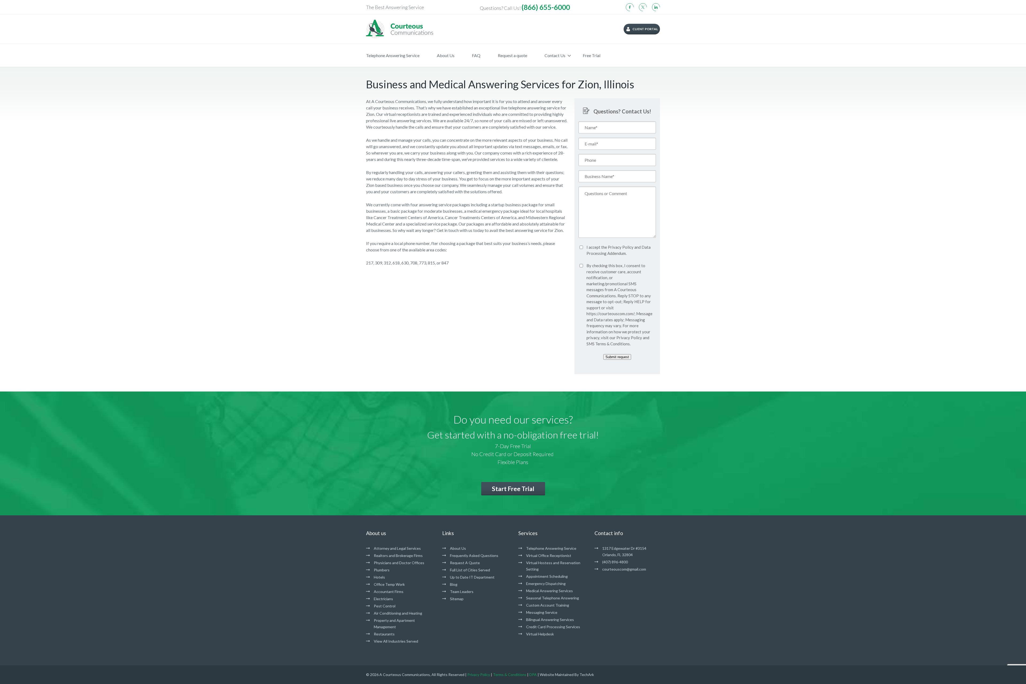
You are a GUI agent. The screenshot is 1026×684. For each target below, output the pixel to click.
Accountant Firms (388, 591)
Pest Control (384, 606)
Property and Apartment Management (394, 623)
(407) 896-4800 (615, 562)
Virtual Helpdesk (540, 634)
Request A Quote (465, 562)
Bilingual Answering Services (550, 619)
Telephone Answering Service (392, 55)
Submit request (617, 357)
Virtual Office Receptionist (548, 555)
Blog (453, 584)
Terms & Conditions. (613, 343)
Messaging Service (541, 612)
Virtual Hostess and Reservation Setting (553, 565)
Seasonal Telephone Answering (552, 598)
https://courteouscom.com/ (610, 313)
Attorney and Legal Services (397, 548)
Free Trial (591, 55)
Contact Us (555, 55)
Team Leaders (461, 591)
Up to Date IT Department (472, 577)
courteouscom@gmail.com (624, 569)
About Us (445, 55)
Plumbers (382, 570)
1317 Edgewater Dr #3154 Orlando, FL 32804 (624, 551)
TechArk (587, 674)
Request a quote (512, 55)
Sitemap (457, 598)
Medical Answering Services (549, 590)
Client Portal (645, 29)
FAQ (476, 55)
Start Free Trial (513, 488)
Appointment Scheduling (547, 576)
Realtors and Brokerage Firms (398, 555)
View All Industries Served (396, 641)
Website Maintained (557, 674)
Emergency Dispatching (546, 583)
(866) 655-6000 (546, 7)
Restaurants (384, 634)
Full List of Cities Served (470, 570)
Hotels (379, 577)
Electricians (383, 598)
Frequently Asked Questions (474, 555)
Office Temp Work (389, 584)
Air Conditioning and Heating (398, 613)
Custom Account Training (547, 605)
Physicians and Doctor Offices (399, 562)
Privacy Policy (621, 247)
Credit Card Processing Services (553, 626)
